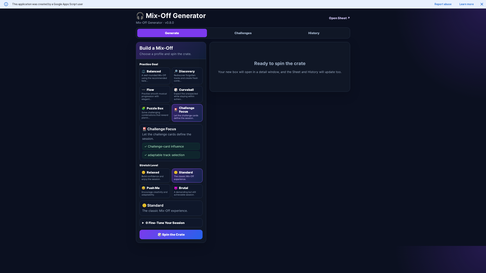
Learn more (466, 4)
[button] (482, 4)
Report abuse (443, 4)
